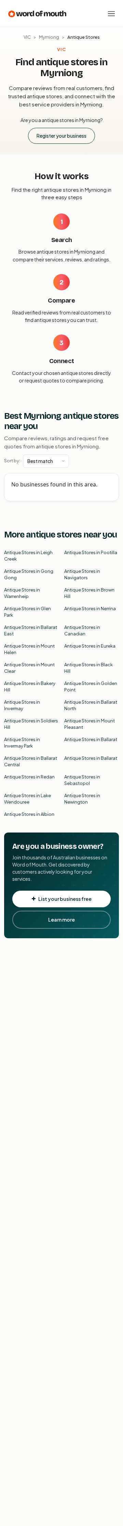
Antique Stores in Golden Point (90, 687)
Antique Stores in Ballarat (90, 739)
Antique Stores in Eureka (89, 646)
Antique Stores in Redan (29, 776)
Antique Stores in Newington (82, 799)
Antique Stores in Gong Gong (28, 574)
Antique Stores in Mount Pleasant (89, 724)
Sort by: (12, 460)
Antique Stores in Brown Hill (89, 593)
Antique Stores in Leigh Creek (28, 556)
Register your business (61, 136)
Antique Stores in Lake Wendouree (27, 799)
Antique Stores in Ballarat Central (30, 761)
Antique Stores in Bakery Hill (29, 687)
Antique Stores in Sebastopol (82, 780)
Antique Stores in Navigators (82, 574)
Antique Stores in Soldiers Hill (31, 724)
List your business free (65, 899)
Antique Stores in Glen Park (27, 612)
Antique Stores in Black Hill (88, 668)
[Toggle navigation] (111, 13)
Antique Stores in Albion (29, 814)
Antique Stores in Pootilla (90, 552)
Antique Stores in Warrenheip (22, 593)
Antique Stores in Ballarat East (30, 630)
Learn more (61, 919)
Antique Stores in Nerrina (90, 608)
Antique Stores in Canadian (82, 630)
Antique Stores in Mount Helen (29, 649)
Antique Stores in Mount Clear (29, 668)
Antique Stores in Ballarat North (90, 705)
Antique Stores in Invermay (22, 705)
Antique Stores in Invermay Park (22, 743)
